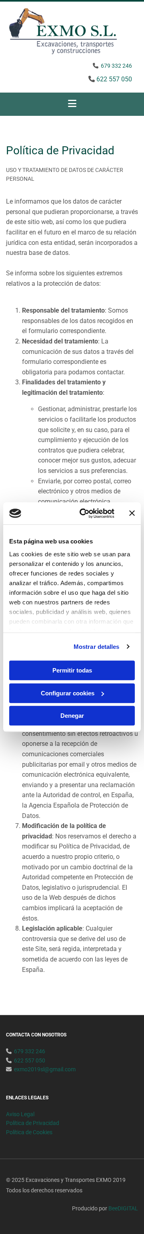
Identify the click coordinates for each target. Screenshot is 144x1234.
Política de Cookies (29, 1132)
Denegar (72, 715)
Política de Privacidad (32, 1123)
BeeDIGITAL (123, 1208)
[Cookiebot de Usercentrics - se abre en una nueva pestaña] (84, 513)
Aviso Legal (20, 1114)
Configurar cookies (67, 693)
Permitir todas (72, 670)
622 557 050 (114, 79)
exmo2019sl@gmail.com (45, 1069)
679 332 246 (116, 66)
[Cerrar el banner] (132, 513)
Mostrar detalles (97, 646)
